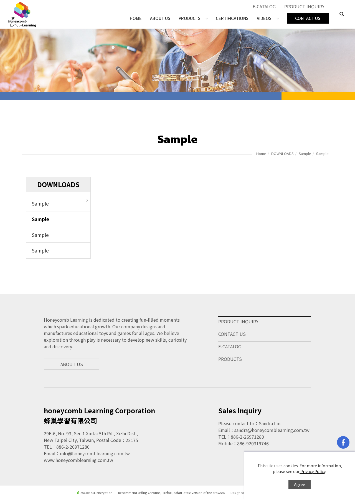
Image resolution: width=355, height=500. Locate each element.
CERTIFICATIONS (232, 18)
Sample (305, 153)
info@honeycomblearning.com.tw (95, 453)
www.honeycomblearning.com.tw (78, 460)
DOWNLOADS (282, 153)
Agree (299, 484)
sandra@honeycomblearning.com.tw (272, 430)
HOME (136, 18)
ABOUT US (160, 18)
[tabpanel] (177, 64)
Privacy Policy (312, 471)
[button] (342, 14)
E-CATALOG (264, 6)
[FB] (343, 442)
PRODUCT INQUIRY (304, 6)
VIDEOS (264, 18)
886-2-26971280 (73, 446)
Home (261, 153)
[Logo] (22, 13)
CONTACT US (307, 18)
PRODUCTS (190, 18)
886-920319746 (253, 443)
